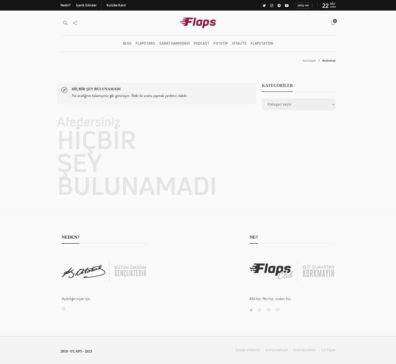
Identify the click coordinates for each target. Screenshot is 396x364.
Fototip (221, 43)
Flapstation (262, 43)
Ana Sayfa (309, 60)
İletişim (328, 350)
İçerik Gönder (86, 5)
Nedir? (65, 5)
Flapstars (145, 43)
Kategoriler (276, 350)
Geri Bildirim (304, 350)
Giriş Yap (303, 5)
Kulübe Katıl (116, 5)
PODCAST (201, 43)
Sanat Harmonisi (174, 43)
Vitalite (239, 43)
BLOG (127, 43)
